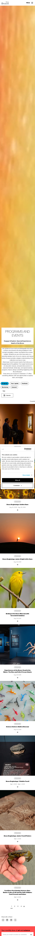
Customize (17, 485)
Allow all (17, 480)
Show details (26, 475)
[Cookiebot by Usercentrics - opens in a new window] (26, 449)
